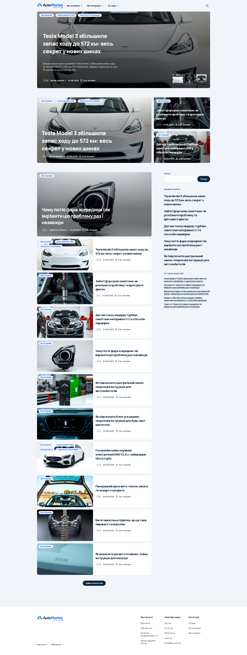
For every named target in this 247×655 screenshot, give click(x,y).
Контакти (41, 644)
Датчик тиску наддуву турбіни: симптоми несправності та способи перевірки (185, 230)
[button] (207, 5)
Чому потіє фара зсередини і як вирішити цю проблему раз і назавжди (185, 245)
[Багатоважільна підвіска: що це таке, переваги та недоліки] (65, 525)
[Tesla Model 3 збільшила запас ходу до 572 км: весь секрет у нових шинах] (94, 130)
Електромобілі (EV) (65, 101)
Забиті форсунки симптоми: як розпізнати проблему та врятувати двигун (185, 215)
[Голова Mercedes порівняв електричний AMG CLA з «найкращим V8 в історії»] (65, 457)
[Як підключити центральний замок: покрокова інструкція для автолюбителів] (65, 390)
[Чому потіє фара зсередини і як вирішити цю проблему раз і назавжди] (94, 204)
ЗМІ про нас (56, 644)
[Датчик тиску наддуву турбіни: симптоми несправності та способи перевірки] (182, 147)
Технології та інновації (90, 101)
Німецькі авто (46, 449)
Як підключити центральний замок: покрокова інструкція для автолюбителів (186, 260)
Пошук (167, 173)
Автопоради (46, 15)
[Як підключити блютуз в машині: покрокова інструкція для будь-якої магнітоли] (65, 424)
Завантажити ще (94, 583)
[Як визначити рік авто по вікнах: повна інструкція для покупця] (65, 559)
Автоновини (46, 101)
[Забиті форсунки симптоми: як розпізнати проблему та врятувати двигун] (123, 50)
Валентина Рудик (172, 291)
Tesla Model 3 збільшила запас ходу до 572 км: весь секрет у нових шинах (185, 200)
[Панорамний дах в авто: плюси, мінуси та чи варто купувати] (65, 491)
